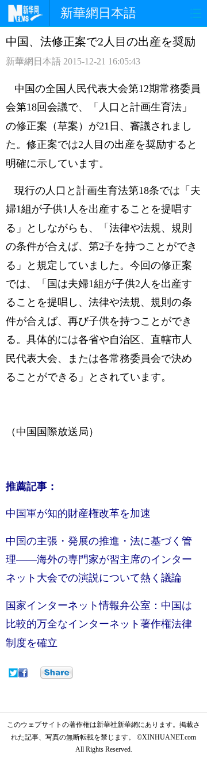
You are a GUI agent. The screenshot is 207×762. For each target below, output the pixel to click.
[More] (56, 672)
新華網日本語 (98, 13)
